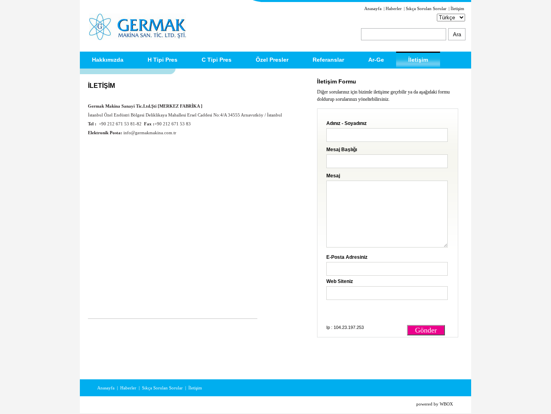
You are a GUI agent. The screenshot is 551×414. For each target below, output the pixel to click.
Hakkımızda (107, 59)
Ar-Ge (376, 59)
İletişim (457, 8)
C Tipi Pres (217, 59)
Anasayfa (373, 8)
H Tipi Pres (162, 59)
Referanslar (328, 59)
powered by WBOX (434, 404)
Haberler (394, 8)
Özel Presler (272, 59)
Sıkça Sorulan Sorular (426, 8)
